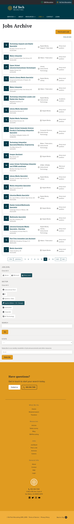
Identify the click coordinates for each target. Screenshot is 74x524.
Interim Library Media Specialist (21, 77)
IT (5, 294)
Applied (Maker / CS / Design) (14, 303)
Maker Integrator (16, 56)
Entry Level (27, 275)
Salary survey (34, 428)
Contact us (14, 387)
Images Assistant (16, 154)
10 (41, 259)
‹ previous (18, 259)
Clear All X (5, 271)
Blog (33, 431)
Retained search (34, 412)
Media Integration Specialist (20, 186)
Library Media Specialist (19, 109)
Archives (34, 451)
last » (63, 259)
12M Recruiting (48, 2)
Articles (34, 425)
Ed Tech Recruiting (65, 2)
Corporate (8, 312)
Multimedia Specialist (18, 217)
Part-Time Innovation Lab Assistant (22, 239)
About (20, 17)
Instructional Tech (10, 290)
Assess (34, 409)
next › (58, 259)
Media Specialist (16, 248)
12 (49, 259)
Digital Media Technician (19, 118)
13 (53, 259)
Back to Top (60, 517)
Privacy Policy (45, 517)
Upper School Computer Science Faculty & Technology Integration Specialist (22, 130)
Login (57, 17)
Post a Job (34, 448)
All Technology (9, 316)
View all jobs (67, 37)
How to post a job (63, 32)
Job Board (34, 445)
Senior (7, 275)
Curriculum (8, 307)
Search (5, 323)
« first (10, 259)
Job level (6, 267)
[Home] (16, 8)
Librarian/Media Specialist (19, 195)
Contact (50, 17)
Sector (5, 282)
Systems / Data (9, 299)
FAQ (34, 470)
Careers (33, 454)
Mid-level (16, 275)
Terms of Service (34, 517)
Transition (34, 415)
